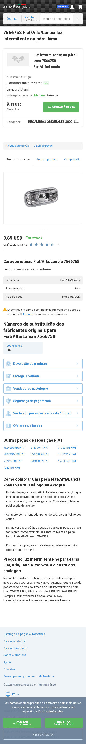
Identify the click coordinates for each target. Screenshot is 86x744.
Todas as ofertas (18, 159)
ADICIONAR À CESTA (61, 107)
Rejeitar (64, 723)
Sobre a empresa (14, 655)
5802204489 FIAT (14, 454)
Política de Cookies (50, 711)
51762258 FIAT (12, 461)
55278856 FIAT (39, 454)
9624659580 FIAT (14, 447)
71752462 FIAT (67, 447)
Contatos (9, 669)
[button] (63, 6)
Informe (28, 314)
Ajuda (7, 662)
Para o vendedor (14, 641)
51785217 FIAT (67, 454)
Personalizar (43, 734)
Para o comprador (15, 648)
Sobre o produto (47, 159)
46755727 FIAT (67, 461)
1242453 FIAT (11, 467)
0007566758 (14, 348)
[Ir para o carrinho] (80, 6)
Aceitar (22, 723)
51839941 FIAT (39, 447)
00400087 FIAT (39, 461)
